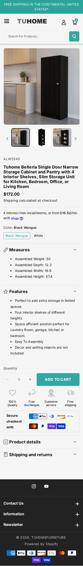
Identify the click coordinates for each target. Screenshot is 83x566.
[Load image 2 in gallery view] (41, 137)
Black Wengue (18, 236)
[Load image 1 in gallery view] (20, 137)
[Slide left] (7, 139)
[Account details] (64, 22)
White (39, 236)
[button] (7, 21)
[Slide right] (76, 139)
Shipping (10, 200)
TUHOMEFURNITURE (48, 537)
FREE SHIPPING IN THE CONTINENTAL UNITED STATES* (41, 6)
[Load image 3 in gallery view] (62, 137)
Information (13, 514)
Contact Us (13, 503)
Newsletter (13, 524)
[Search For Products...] (74, 36)
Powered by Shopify (41, 544)
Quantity (10, 368)
